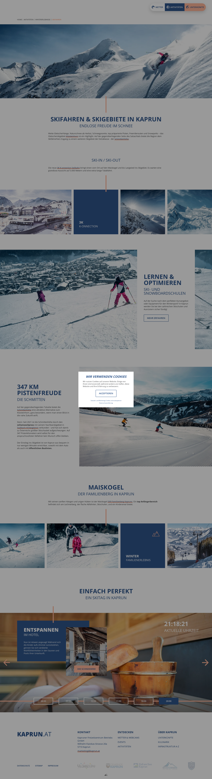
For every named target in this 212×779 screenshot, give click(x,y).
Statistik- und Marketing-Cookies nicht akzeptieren (106, 400)
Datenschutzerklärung (106, 403)
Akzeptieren (106, 393)
